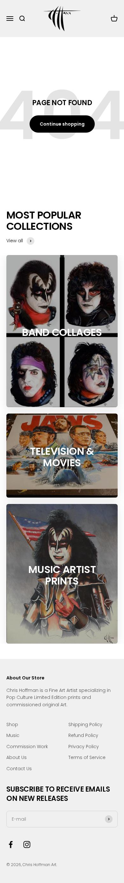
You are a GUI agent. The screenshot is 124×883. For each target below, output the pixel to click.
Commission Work (27, 746)
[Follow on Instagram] (27, 844)
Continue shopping (62, 124)
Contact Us (19, 768)
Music (12, 735)
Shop (12, 724)
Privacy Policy (83, 746)
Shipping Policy (85, 724)
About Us (16, 757)
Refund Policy (83, 735)
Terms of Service (87, 757)
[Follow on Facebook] (10, 844)
